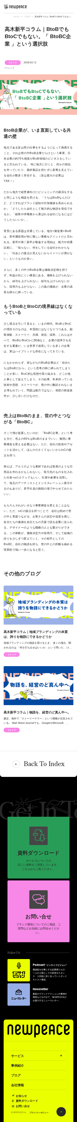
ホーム (16, 17)
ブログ (27, 17)
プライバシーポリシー (39, 1113)
